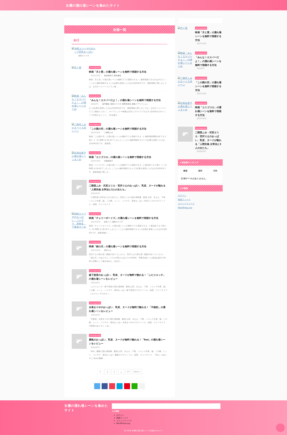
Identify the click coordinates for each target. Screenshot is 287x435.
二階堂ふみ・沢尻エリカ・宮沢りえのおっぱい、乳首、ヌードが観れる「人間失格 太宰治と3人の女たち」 (208, 140)
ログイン (182, 195)
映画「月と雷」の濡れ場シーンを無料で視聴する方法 (117, 71)
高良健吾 (117, 75)
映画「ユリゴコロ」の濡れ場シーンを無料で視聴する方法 (120, 157)
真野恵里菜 (126, 104)
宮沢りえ (107, 250)
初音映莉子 (108, 75)
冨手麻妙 (105, 104)
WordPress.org (185, 207)
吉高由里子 (108, 161)
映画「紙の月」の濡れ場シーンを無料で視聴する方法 (117, 246)
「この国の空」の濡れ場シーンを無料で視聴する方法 (117, 128)
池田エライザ (115, 104)
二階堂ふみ (108, 132)
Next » (137, 371)
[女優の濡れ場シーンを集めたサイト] (120, 386)
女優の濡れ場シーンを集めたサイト (93, 5)
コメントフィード (186, 203)
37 (128, 371)
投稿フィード (184, 199)
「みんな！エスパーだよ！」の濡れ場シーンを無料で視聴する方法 (125, 100)
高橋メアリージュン (140, 104)
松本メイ (107, 222)
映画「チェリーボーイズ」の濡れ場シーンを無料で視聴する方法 (123, 217)
